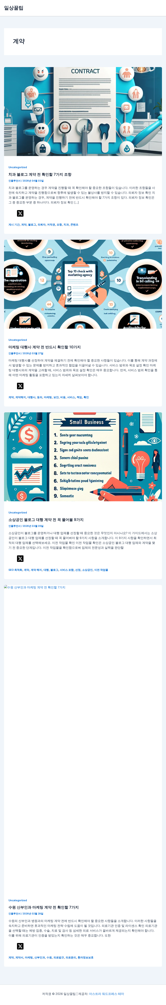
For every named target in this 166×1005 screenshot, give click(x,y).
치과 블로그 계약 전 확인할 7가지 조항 (40, 174)
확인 (86, 397)
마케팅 (48, 397)
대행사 (31, 397)
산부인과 (39, 957)
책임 (79, 397)
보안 (56, 397)
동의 (39, 397)
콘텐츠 (74, 224)
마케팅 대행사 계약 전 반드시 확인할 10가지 (45, 347)
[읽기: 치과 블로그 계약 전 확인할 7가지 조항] (83, 111)
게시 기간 (14, 224)
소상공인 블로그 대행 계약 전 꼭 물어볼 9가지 (46, 519)
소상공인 (87, 569)
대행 (46, 569)
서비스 (71, 397)
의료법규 (58, 957)
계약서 (19, 957)
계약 (24, 224)
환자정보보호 (86, 957)
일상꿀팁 (13, 8)
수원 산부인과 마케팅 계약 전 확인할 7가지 (44, 907)
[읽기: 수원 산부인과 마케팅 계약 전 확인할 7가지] (83, 737)
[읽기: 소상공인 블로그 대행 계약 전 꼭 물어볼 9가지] (83, 456)
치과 (66, 224)
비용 (63, 397)
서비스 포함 (67, 569)
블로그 (32, 224)
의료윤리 (71, 957)
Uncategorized (18, 167)
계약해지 (20, 397)
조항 (59, 224)
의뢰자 (42, 224)
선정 (78, 569)
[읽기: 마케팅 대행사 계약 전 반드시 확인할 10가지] (83, 284)
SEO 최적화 (15, 569)
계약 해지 (36, 569)
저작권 (51, 224)
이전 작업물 (101, 569)
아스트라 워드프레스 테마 (106, 994)
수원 (49, 957)
